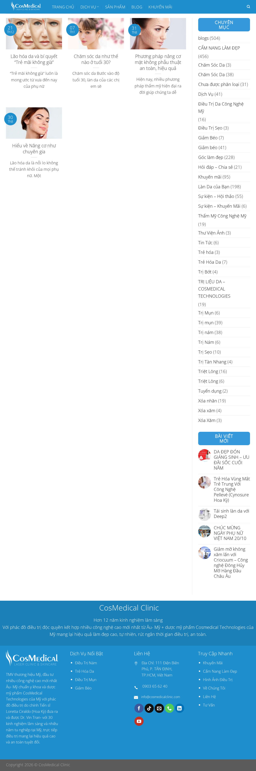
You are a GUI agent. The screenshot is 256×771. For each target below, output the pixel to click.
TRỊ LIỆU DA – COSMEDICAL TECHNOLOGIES (214, 288)
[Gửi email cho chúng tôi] (159, 708)
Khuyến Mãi (213, 662)
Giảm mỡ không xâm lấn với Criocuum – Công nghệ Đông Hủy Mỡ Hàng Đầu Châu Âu (231, 563)
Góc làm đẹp (210, 157)
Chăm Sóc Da (211, 65)
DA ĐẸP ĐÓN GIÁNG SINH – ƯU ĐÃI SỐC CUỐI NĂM (231, 460)
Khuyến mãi (160, 7)
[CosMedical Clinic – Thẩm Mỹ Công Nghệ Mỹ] (26, 6)
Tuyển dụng (209, 391)
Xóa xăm (206, 410)
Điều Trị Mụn (85, 679)
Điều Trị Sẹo (210, 128)
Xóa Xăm (206, 420)
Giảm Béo (208, 138)
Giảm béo (207, 147)
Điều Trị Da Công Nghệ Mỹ (221, 107)
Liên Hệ (209, 696)
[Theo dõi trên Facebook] (139, 708)
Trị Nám (206, 342)
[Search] (248, 7)
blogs (203, 38)
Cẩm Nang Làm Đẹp (220, 671)
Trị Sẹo (205, 352)
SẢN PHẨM (115, 7)
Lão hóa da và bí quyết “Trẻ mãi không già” (34, 59)
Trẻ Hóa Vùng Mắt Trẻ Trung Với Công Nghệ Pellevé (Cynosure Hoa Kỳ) (232, 489)
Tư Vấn (209, 705)
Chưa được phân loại (218, 84)
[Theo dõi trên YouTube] (139, 721)
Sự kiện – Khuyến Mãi (219, 206)
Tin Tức (205, 242)
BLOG (136, 7)
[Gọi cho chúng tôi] (169, 708)
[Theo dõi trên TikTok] (149, 708)
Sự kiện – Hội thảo (216, 196)
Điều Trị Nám (86, 662)
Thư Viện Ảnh (211, 233)
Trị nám (205, 332)
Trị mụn (206, 322)
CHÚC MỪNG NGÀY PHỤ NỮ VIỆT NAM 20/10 (230, 533)
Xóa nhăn (207, 401)
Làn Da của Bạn (213, 187)
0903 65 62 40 (154, 686)
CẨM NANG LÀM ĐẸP (219, 48)
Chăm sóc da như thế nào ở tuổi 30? (96, 59)
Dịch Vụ (88, 7)
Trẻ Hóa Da (209, 262)
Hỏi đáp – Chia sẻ (215, 167)
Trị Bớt (204, 272)
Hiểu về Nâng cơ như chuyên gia (34, 149)
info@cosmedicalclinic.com (160, 697)
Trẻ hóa (206, 252)
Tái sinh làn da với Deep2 (231, 513)
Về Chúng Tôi (214, 688)
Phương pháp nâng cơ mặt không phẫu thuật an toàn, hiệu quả (158, 62)
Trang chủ (63, 7)
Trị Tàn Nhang (212, 362)
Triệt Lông (208, 371)
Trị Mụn (206, 313)
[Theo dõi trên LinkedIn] (179, 708)
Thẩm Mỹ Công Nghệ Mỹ (222, 216)
